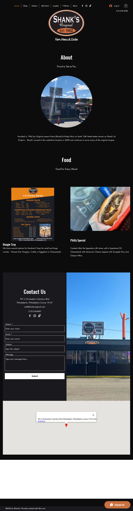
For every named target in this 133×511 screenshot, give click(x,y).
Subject (8, 344)
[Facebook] (30, 315)
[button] (125, 6)
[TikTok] (39, 315)
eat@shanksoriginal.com (34, 307)
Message (9, 354)
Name (8, 324)
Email (7, 334)
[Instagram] (34, 315)
